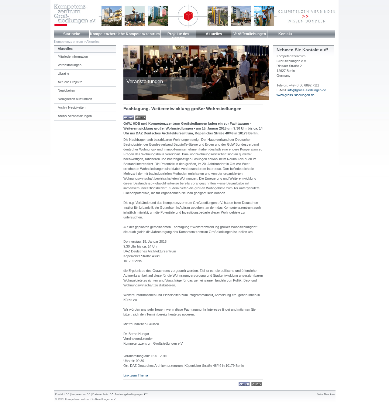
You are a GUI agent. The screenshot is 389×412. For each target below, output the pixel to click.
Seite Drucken (326, 394)
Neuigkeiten (66, 90)
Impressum (78, 394)
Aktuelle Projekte (70, 82)
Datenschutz (100, 394)
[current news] (128, 117)
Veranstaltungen (69, 65)
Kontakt (285, 34)
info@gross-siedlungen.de (306, 90)
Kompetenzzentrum (143, 34)
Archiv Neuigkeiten (71, 107)
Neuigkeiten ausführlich (75, 99)
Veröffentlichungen (249, 34)
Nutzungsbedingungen (129, 394)
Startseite (71, 34)
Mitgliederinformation (73, 56)
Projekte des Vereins (178, 36)
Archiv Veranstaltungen (75, 116)
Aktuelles (214, 34)
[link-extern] (256, 384)
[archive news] (140, 117)
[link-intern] (244, 384)
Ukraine (63, 73)
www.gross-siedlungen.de (296, 95)
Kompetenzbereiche (107, 34)
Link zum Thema (135, 375)
